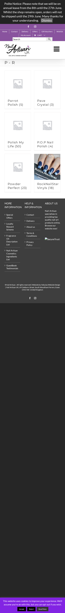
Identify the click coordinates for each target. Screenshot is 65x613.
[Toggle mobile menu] (57, 49)
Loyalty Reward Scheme (10, 226)
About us (30, 227)
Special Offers (9, 216)
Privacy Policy (30, 243)
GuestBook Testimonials (12, 267)
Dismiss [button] (47, 20)
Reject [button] (31, 609)
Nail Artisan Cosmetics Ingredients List (12, 255)
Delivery (30, 221)
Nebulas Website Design (50, 285)
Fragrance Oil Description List (12, 240)
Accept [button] (21, 609)
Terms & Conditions (31, 234)
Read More (43, 609)
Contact (30, 214)
